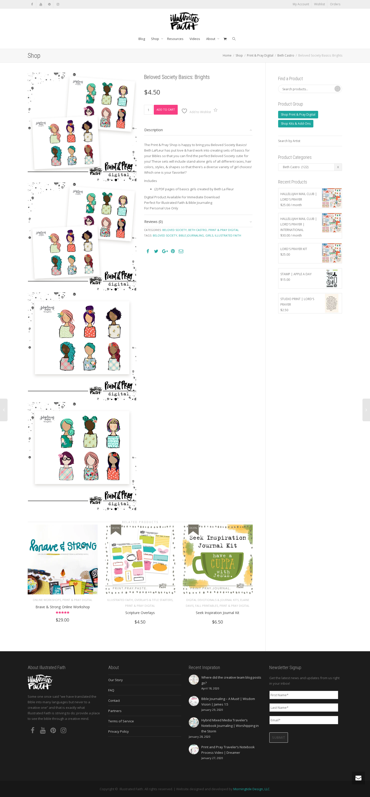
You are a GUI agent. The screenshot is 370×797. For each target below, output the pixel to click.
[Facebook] (32, 4)
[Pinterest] (49, 4)
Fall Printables (206, 605)
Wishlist (319, 4)
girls (209, 235)
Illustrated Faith (120, 600)
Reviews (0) (153, 221)
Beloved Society (174, 230)
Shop (155, 38)
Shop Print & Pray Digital (298, 114)
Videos (195, 38)
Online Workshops (47, 600)
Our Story (115, 680)
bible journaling (191, 235)
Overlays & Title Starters (153, 600)
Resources (175, 38)
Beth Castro (285, 55)
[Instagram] (58, 4)
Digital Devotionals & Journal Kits (212, 600)
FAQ (111, 690)
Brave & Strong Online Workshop (62, 606)
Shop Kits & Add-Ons (296, 123)
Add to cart (166, 109)
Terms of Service (121, 721)
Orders (335, 4)
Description (153, 129)
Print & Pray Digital (260, 55)
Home (227, 55)
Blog (141, 38)
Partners (115, 711)
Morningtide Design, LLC (251, 789)
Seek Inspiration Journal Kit (217, 612)
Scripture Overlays (140, 612)
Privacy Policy (118, 731)
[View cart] (225, 39)
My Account (301, 4)
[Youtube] (40, 4)
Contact (114, 700)
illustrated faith (228, 235)
